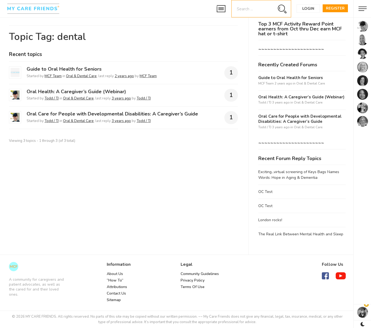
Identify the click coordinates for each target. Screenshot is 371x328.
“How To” (115, 280)
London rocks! (270, 220)
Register (335, 8)
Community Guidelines (200, 273)
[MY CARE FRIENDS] (13, 266)
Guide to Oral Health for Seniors (64, 69)
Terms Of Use (193, 286)
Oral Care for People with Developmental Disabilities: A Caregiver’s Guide (112, 114)
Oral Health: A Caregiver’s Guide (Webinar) (76, 91)
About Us (115, 273)
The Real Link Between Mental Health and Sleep (300, 234)
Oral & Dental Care (81, 76)
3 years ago (121, 98)
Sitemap (114, 299)
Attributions (117, 286)
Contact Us (116, 293)
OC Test (265, 191)
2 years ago (124, 76)
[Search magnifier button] (282, 8)
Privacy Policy (193, 280)
